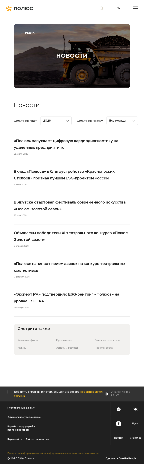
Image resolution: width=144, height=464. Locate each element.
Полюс (20, 8)
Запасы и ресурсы (67, 348)
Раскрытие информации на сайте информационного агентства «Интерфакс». (53, 453)
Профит (118, 438)
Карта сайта (15, 439)
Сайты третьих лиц (37, 439)
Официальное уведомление (24, 417)
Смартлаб (135, 438)
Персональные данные (21, 408)
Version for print (120, 394)
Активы (22, 348)
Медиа (29, 33)
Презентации (64, 340)
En (118, 8)
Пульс (135, 424)
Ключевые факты (28, 340)
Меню (135, 8)
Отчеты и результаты (107, 340)
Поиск (101, 8)
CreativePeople (127, 458)
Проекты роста (104, 348)
